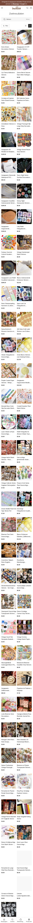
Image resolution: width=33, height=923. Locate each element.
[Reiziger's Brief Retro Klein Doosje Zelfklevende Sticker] (8, 729)
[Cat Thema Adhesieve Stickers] (8, 62)
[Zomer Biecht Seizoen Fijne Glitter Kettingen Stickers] (24, 62)
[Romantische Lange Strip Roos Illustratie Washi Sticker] (8, 858)
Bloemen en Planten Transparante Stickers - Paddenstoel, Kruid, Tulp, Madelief (24, 767)
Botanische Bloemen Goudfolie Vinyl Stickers (24, 664)
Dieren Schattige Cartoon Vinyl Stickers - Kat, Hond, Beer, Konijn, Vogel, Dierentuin (24, 613)
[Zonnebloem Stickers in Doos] (8, 114)
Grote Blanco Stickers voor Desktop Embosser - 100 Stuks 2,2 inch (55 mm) (24, 356)
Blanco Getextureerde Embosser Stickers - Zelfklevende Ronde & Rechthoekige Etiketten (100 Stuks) (24, 279)
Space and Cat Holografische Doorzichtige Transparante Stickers (23, 305)
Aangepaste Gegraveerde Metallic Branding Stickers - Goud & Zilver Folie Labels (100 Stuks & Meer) (23, 382)
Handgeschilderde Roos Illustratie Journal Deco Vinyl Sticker (24, 715)
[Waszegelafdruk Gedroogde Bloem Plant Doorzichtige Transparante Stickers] (8, 652)
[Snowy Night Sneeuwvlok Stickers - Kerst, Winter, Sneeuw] (24, 191)
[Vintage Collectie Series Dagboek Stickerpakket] (8, 473)
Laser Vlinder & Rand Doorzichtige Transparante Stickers (8, 433)
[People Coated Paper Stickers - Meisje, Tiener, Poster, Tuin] (8, 370)
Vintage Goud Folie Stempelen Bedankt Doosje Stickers (7, 638)
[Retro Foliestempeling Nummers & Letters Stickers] (8, 293)
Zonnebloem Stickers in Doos (8, 125)
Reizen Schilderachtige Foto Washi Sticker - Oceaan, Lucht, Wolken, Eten (8, 843)
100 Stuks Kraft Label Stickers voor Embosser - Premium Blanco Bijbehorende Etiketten (24, 330)
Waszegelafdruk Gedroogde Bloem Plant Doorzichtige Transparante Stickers (8, 664)
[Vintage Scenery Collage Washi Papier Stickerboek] (24, 627)
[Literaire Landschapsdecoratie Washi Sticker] (24, 883)
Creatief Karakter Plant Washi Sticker (24, 407)
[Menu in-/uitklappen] (2, 8)
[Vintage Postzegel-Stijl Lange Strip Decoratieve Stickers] (24, 114)
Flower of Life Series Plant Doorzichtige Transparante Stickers (23, 484)
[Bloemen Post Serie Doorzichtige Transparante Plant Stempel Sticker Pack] (8, 524)
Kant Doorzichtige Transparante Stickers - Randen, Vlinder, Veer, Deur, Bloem (24, 869)
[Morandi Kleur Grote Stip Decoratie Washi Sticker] (8, 396)
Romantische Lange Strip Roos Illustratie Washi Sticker (7, 869)
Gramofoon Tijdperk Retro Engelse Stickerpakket (7, 561)
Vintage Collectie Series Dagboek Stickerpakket (8, 484)
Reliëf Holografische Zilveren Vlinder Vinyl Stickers (23, 433)
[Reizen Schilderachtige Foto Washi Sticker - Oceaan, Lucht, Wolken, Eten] (8, 832)
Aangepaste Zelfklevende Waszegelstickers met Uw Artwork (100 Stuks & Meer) (8, 689)
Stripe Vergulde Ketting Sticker (24, 818)
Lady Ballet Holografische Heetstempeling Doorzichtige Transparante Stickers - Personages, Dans (24, 228)
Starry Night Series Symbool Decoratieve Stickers (23, 176)
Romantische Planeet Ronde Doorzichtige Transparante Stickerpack (7, 792)
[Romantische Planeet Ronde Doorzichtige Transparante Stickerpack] (8, 781)
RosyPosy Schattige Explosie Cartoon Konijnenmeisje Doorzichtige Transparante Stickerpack (23, 792)
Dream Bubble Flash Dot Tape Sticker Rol (8, 510)
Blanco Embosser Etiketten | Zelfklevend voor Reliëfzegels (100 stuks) (23, 536)
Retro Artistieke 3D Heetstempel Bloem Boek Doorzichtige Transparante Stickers (23, 741)
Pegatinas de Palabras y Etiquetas (24, 689)
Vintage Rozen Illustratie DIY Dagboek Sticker (8, 818)
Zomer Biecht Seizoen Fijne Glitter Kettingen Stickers (23, 74)
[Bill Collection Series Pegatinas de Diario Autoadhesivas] (24, 88)
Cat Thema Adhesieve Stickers (8, 74)
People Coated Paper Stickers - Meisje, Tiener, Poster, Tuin (7, 382)
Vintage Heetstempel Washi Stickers (23, 253)
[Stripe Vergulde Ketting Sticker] (24, 806)
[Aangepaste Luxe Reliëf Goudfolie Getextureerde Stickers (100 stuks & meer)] (8, 268)
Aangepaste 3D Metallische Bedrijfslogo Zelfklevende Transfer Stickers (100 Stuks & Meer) (8, 151)
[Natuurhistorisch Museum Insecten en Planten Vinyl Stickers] (8, 319)
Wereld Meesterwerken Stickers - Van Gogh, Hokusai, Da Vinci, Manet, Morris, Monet (8, 587)
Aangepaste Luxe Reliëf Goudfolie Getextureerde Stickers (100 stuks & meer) (8, 279)
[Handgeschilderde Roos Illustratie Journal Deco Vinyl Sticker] (24, 704)
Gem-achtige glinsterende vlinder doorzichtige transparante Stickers (23, 459)
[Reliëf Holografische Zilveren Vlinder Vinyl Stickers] (24, 422)
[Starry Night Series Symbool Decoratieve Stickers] (24, 165)
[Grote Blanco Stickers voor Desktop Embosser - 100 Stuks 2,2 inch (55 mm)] (24, 345)
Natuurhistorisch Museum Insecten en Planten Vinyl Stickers (8, 330)
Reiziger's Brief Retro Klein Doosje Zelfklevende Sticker (7, 741)
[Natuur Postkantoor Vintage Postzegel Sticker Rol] (8, 755)
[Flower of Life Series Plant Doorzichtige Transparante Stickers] (24, 473)
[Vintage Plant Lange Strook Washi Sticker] (24, 909)
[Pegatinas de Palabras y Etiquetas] (24, 678)
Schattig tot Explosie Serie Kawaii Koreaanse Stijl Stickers (8, 99)
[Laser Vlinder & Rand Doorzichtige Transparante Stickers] (8, 422)
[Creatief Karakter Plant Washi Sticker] (24, 396)
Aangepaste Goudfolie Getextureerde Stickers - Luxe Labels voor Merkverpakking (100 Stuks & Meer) (8, 202)
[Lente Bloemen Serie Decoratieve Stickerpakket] (8, 704)
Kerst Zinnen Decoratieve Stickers (7, 48)
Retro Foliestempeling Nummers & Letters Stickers (7, 305)
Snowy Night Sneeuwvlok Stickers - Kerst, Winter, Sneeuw (23, 202)
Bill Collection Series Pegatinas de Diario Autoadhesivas (23, 99)
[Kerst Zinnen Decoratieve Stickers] (8, 37)
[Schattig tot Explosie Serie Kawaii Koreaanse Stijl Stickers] (8, 88)
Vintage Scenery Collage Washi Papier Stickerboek (23, 638)
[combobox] (16, 19)
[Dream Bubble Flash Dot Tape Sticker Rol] (8, 498)
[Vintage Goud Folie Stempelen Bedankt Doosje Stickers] (8, 627)
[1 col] (25, 26)
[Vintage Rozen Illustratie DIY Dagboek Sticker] (8, 806)
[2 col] (30, 26)
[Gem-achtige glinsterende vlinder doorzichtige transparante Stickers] (24, 447)
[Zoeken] (27, 8)
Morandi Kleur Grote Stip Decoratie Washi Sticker (7, 407)
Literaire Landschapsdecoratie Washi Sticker (23, 895)
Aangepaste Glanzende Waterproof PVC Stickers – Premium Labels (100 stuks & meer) (8, 176)
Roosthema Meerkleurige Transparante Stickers (23, 561)
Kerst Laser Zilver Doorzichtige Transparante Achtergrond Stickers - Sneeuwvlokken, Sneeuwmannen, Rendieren (23, 843)
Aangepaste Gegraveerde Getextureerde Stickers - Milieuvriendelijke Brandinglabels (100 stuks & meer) (8, 228)
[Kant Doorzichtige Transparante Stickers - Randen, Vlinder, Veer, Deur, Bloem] (24, 858)
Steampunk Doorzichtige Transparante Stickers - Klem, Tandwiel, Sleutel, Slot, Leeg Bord (8, 613)
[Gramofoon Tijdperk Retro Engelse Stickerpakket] (8, 550)
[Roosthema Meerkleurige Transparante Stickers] (24, 550)
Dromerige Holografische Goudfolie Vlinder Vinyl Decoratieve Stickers (24, 510)
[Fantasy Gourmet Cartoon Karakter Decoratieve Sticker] (8, 242)
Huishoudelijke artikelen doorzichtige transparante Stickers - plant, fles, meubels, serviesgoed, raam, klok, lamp (24, 587)
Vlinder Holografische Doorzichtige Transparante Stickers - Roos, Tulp (8, 356)
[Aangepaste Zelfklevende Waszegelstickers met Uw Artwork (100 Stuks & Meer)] (8, 678)
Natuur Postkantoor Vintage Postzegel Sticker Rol (7, 767)
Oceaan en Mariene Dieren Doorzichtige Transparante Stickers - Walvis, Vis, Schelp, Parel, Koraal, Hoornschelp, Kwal (8, 895)
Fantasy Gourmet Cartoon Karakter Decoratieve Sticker (7, 253)
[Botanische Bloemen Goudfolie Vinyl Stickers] (24, 652)
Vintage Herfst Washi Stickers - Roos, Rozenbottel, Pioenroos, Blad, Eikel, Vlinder (8, 459)
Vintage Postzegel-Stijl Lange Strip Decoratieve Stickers (24, 125)
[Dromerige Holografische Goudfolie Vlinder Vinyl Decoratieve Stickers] (24, 498)
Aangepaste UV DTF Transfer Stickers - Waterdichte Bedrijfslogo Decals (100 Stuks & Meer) (24, 48)
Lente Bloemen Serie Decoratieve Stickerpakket (7, 715)
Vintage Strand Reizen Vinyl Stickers (23, 151)
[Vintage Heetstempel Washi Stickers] (24, 242)
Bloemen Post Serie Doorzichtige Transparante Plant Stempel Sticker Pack (7, 536)
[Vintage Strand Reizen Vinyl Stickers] (24, 139)
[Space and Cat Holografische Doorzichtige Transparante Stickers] (24, 293)
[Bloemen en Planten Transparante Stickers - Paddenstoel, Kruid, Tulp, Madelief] (24, 755)
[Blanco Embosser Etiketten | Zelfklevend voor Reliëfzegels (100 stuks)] (24, 524)
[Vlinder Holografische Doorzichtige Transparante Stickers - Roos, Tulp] (8, 345)
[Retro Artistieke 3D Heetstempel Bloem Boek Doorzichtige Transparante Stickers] (24, 729)
